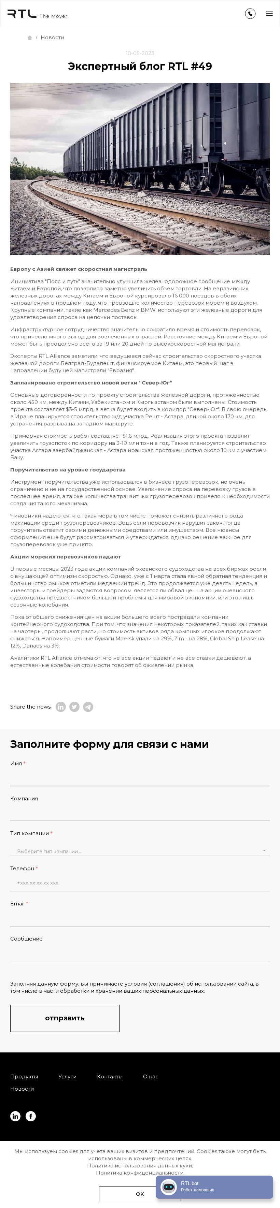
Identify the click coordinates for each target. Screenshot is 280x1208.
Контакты (110, 1076)
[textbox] (140, 851)
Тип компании (29, 833)
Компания (24, 798)
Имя (16, 763)
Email (17, 903)
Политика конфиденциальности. (140, 1172)
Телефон (22, 868)
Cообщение (26, 938)
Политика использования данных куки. (140, 1165)
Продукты (24, 1076)
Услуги (67, 1076)
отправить (65, 1018)
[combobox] (140, 850)
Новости (22, 1089)
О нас (150, 1076)
